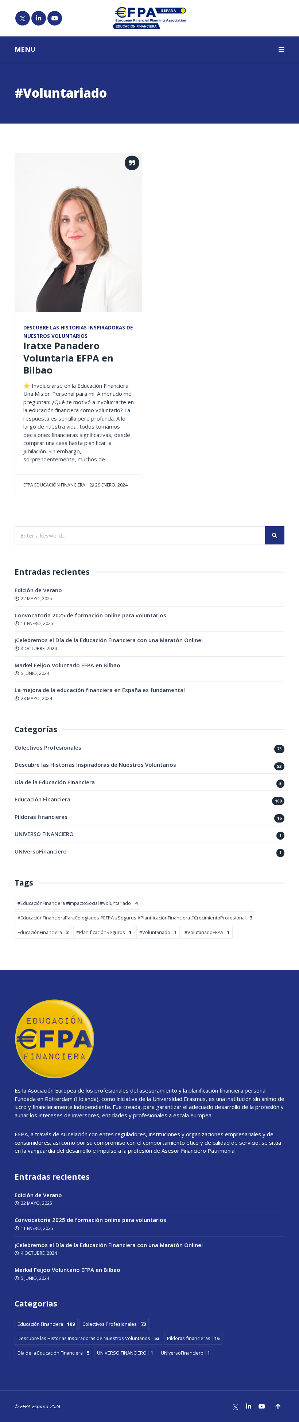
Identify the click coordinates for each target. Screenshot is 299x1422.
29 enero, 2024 (111, 485)
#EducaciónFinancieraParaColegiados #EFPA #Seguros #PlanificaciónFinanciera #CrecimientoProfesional (135, 917)
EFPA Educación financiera (54, 485)
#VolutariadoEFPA (207, 932)
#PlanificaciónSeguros (104, 932)
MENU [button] (25, 49)
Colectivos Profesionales (48, 747)
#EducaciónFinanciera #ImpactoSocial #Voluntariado (77, 903)
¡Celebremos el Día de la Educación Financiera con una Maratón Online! (109, 640)
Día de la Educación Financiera (55, 782)
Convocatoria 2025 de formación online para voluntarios (90, 615)
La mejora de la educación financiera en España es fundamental (100, 690)
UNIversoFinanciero (41, 851)
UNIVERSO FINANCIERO (44, 833)
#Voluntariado (158, 932)
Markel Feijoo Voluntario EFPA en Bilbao (67, 665)
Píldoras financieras (41, 816)
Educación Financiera (42, 799)
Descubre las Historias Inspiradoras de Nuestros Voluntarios (95, 764)
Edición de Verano (38, 590)
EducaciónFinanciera (43, 932)
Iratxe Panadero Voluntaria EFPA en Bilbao (68, 357)
